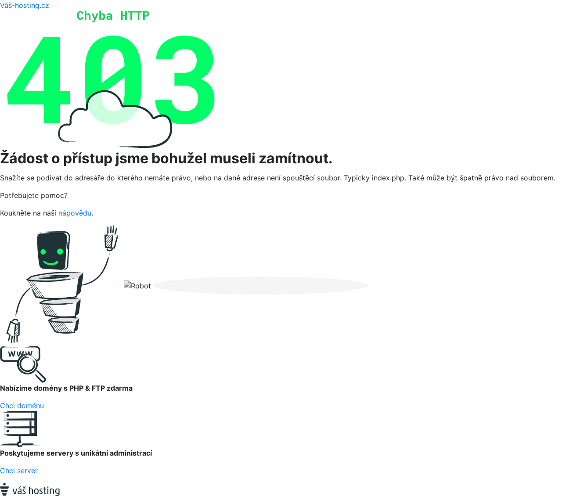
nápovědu (74, 212)
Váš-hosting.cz (24, 5)
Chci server (19, 470)
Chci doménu (22, 405)
